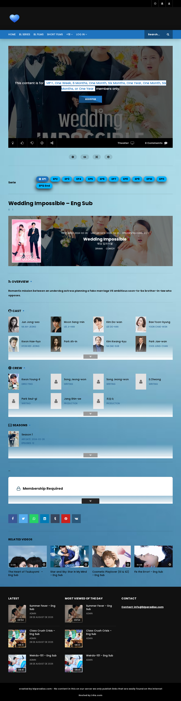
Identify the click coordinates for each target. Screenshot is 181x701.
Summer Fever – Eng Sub (42, 607)
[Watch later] (155, 3)
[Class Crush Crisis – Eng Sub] (17, 638)
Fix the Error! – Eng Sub (148, 571)
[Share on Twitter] (23, 518)
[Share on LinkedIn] (44, 518)
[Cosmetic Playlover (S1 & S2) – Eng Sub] (111, 556)
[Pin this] (65, 518)
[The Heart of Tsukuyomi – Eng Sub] (27, 556)
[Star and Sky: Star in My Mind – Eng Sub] (69, 556)
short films (55, 34)
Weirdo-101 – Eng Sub (43, 655)
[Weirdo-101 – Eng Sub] (17, 663)
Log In (80, 34)
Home (12, 34)
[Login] (169, 3)
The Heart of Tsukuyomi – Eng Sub (25, 573)
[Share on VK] (76, 518)
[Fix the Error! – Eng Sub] (153, 556)
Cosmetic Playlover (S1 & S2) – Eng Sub (110, 573)
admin (33, 613)
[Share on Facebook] (12, 518)
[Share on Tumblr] (55, 518)
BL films (38, 34)
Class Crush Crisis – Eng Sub (42, 632)
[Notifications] (162, 3)
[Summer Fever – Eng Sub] (17, 614)
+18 (68, 34)
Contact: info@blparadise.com (142, 607)
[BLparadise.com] (14, 18)
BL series (24, 34)
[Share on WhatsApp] (34, 518)
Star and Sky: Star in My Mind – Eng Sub (68, 573)
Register (90, 99)
